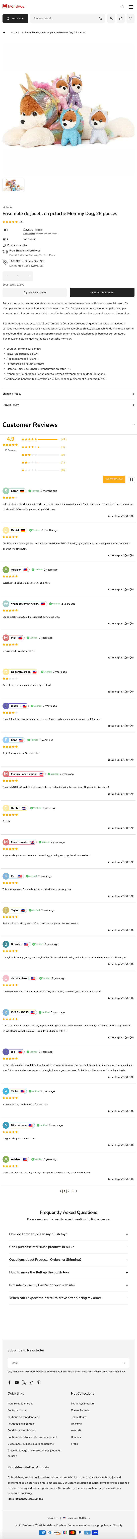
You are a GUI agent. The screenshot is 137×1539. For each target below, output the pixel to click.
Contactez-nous (17, 1410)
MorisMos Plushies (54, 1525)
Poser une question (17, 245)
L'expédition (29, 233)
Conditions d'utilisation (21, 1430)
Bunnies (76, 1437)
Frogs (74, 1444)
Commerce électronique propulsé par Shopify (95, 1525)
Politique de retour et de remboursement (32, 1437)
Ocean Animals (80, 1410)
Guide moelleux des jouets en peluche (31, 1444)
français (51, 1518)
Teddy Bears (78, 1417)
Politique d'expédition (21, 1424)
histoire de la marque (20, 1403)
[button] (13, 189)
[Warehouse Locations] (130, 18)
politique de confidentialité (24, 1417)
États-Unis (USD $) (76, 1518)
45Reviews (11, 450)
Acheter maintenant (102, 292)
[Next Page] (77, 1191)
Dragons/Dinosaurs (83, 1403)
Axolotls (76, 1430)
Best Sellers (18, 18)
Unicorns (76, 1424)
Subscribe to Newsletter (26, 1350)
